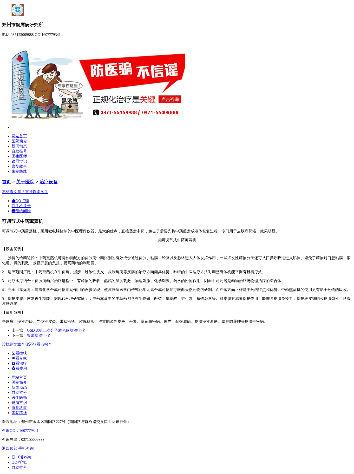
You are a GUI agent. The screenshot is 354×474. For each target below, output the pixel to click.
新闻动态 (19, 146)
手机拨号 (23, 206)
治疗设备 (48, 181)
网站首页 (19, 136)
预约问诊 (23, 211)
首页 (6, 181)
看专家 (21, 358)
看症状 (21, 353)
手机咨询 (26, 448)
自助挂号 (19, 151)
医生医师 (19, 156)
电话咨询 (23, 457)
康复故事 (19, 166)
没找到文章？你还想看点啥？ (27, 344)
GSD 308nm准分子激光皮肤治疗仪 (56, 330)
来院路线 (19, 171)
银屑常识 (19, 161)
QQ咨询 (22, 201)
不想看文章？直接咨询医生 (25, 192)
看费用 (21, 368)
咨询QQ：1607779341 (20, 430)
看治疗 (21, 363)
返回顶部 (9, 448)
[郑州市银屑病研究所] (98, 127)
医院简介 (19, 141)
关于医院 (25, 181)
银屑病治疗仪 (38, 335)
